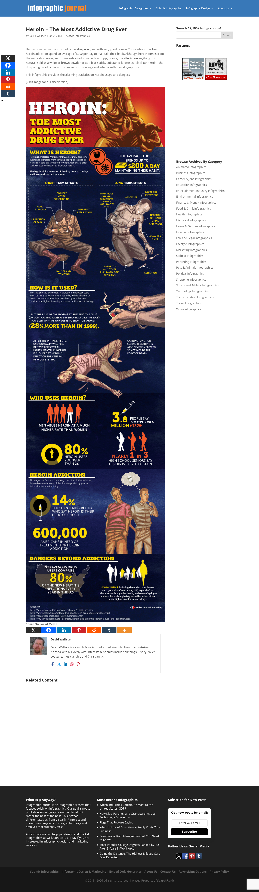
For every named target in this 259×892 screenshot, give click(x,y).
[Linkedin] (64, 630)
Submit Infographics (168, 8)
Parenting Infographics (191, 262)
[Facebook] (48, 630)
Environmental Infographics (194, 197)
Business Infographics (190, 173)
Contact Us (168, 872)
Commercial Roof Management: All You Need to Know (129, 838)
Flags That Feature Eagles (116, 822)
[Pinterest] (79, 630)
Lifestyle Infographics (77, 36)
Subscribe (189, 831)
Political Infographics (190, 273)
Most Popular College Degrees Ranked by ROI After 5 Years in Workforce (129, 846)
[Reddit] (94, 630)
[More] (124, 630)
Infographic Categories (133, 8)
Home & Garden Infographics (195, 226)
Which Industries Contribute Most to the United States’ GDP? (126, 806)
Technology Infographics (192, 291)
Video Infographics (188, 309)
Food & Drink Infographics (193, 208)
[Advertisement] (95, 725)
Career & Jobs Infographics (194, 179)
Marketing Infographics (191, 250)
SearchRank (165, 880)
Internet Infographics (190, 232)
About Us (224, 8)
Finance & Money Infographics (196, 203)
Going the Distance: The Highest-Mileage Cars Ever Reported (130, 855)
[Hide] (2, 100)
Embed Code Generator (125, 872)
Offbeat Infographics (190, 256)
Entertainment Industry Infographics (200, 191)
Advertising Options (193, 872)
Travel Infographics (189, 303)
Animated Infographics (191, 167)
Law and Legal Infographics (194, 238)
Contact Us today (64, 838)
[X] (33, 630)
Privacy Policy (219, 872)
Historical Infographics (191, 220)
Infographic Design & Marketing (84, 872)
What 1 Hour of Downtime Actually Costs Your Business (130, 829)
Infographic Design (198, 8)
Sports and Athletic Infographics (197, 285)
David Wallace (37, 36)
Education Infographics (191, 185)
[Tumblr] (109, 630)
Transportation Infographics (195, 297)
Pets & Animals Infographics (194, 268)
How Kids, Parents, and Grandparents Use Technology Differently (128, 815)
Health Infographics (189, 214)
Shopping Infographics (191, 279)
